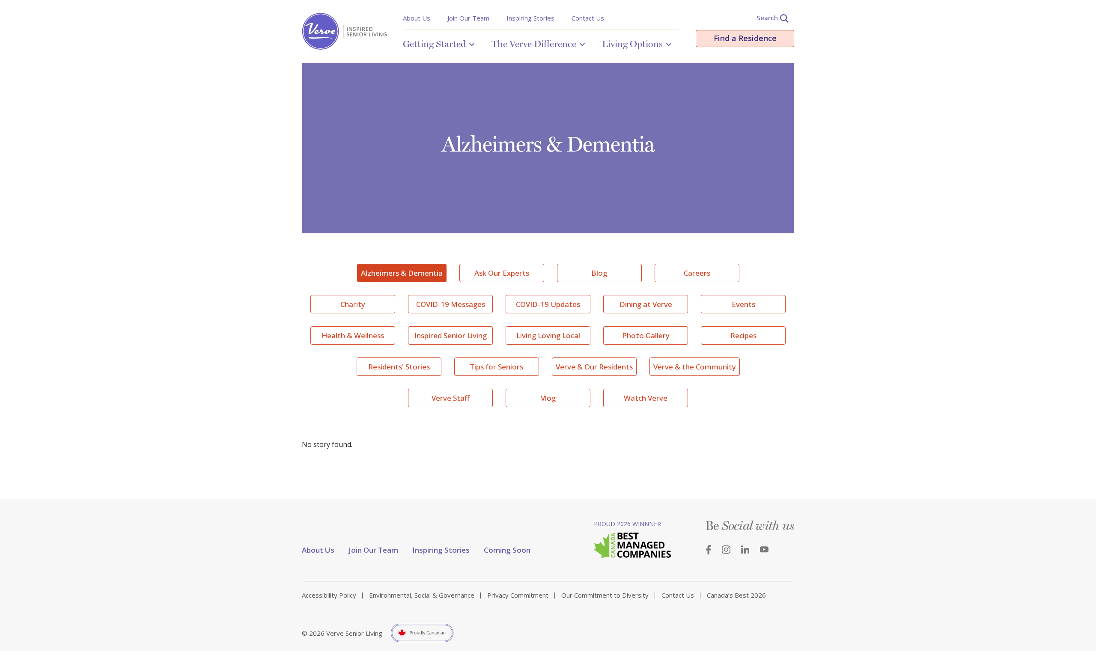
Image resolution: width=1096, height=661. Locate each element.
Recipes (743, 335)
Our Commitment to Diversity (605, 595)
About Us (416, 18)
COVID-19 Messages (450, 304)
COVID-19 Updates (548, 304)
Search (767, 17)
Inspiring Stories (530, 18)
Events (743, 304)
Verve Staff (451, 398)
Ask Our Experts (501, 273)
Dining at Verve (645, 304)
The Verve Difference (533, 43)
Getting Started (434, 43)
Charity (352, 304)
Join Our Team (468, 18)
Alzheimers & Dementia (402, 273)
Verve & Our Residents (594, 367)
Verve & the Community (694, 367)
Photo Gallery (646, 335)
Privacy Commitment (517, 595)
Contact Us (588, 18)
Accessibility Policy (329, 595)
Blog (599, 273)
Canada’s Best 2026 (736, 595)
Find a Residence (745, 38)
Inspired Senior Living (450, 335)
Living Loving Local (548, 335)
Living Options (632, 43)
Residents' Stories (399, 367)
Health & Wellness (353, 335)
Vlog (548, 398)
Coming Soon (507, 550)
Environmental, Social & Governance (421, 595)
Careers (697, 273)
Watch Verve (645, 398)
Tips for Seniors (496, 367)
